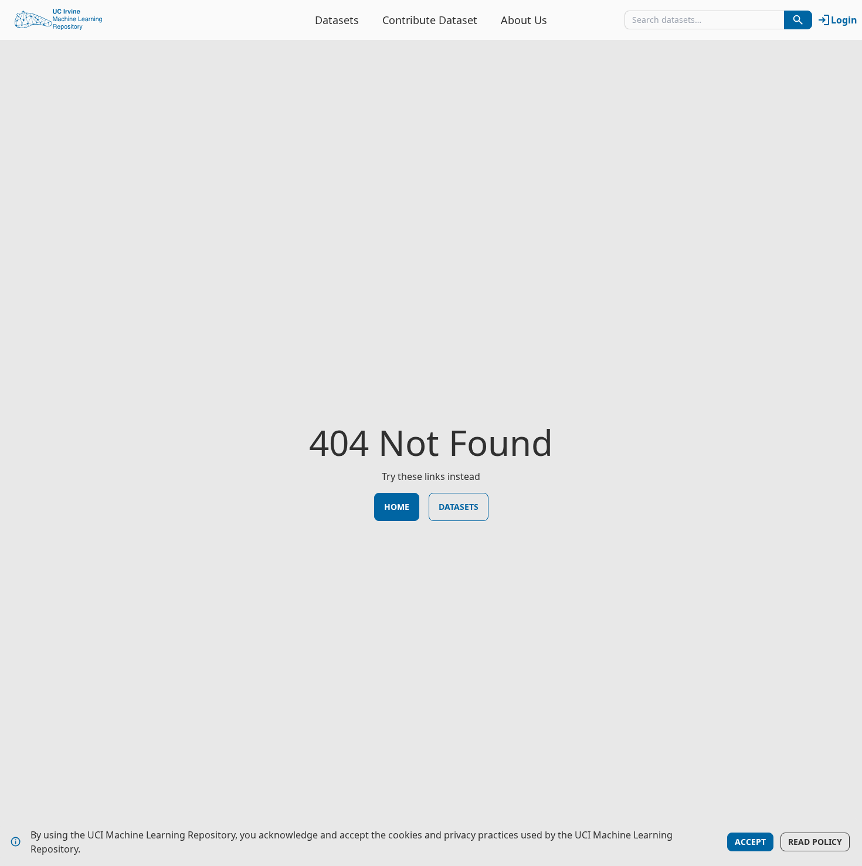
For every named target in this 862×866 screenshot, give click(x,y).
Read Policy (815, 841)
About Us (524, 20)
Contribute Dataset (429, 20)
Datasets (337, 20)
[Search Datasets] (798, 20)
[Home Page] (59, 20)
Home (396, 506)
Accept (750, 841)
